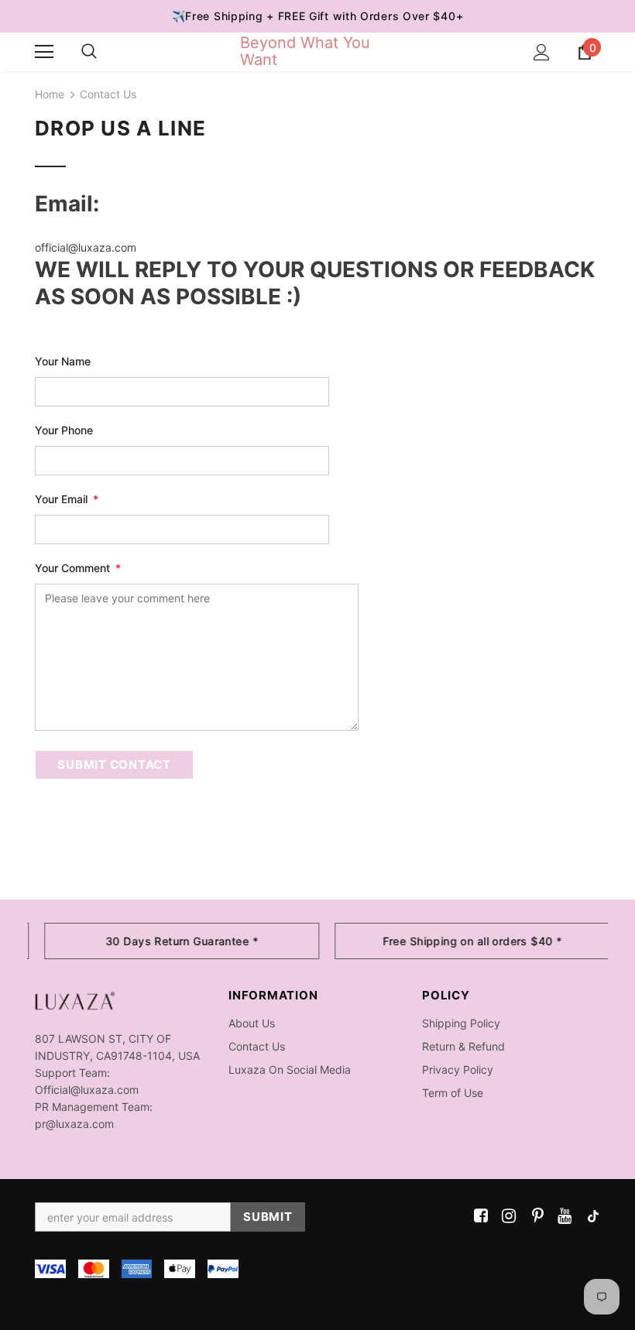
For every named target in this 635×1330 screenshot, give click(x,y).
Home (49, 94)
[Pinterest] (534, 1216)
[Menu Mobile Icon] (44, 52)
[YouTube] (562, 1216)
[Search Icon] (89, 52)
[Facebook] (478, 1216)
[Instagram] (506, 1216)
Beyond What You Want (305, 51)
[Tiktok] (589, 1216)
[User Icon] (542, 52)
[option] (172, 941)
